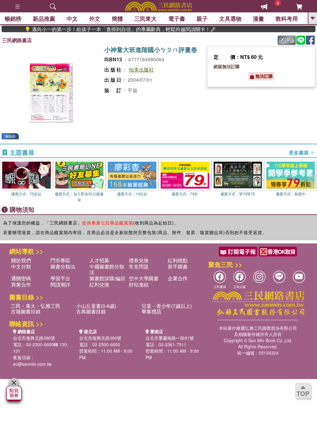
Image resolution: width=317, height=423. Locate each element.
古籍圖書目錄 (26, 311)
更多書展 (299, 153)
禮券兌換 (139, 260)
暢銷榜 (13, 19)
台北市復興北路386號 (34, 338)
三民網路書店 (17, 40)
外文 (94, 19)
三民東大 (145, 19)
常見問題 (139, 266)
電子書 (176, 19)
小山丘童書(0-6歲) (96, 305)
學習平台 (60, 278)
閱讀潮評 (60, 284)
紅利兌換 (99, 284)
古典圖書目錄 (91, 311)
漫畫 (258, 19)
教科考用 (287, 19)
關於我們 (21, 260)
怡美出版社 (141, 69)
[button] (312, 181)
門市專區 (60, 260)
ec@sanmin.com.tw (32, 364)
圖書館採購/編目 (107, 278)
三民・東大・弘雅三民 (35, 305)
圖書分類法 (62, 266)
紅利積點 (178, 260)
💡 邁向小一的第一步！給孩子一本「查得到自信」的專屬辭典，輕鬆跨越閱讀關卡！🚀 (113, 29)
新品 (44, 19)
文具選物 (230, 19)
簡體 (117, 19)
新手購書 (178, 266)
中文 (72, 19)
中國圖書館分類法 (106, 269)
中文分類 (21, 266)
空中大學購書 (143, 278)
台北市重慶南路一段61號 (169, 338)
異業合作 (21, 284)
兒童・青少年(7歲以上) (166, 305)
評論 (290, 40)
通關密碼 (21, 278)
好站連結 (139, 284)
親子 (202, 19)
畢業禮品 (151, 311)
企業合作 (178, 278)
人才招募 (99, 260)
